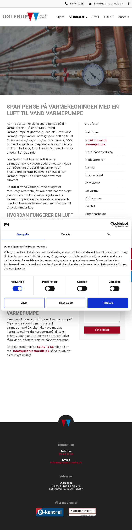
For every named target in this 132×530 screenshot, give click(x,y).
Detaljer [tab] (66, 234)
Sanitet (90, 206)
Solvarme (91, 190)
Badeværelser (95, 159)
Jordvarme (92, 183)
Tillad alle (107, 302)
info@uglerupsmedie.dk (108, 3)
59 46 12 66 (76, 3)
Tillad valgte (66, 302)
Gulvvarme (93, 198)
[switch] (50, 288)
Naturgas (91, 132)
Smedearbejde (95, 214)
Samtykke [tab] (23, 234)
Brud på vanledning (99, 152)
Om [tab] (109, 234)
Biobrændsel (94, 175)
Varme (89, 167)
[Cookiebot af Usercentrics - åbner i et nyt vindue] (113, 224)
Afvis (24, 302)
